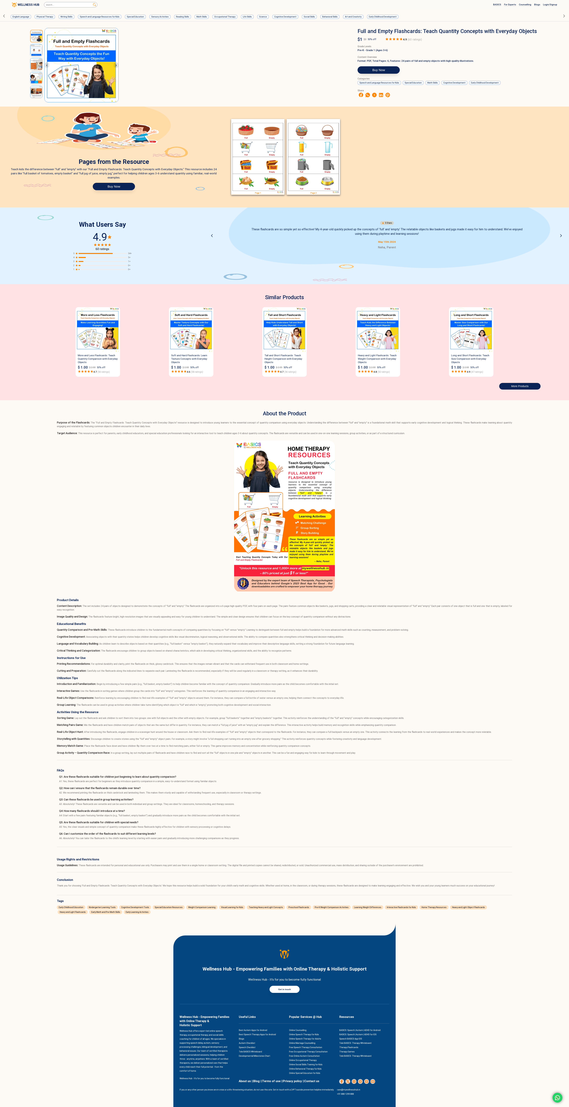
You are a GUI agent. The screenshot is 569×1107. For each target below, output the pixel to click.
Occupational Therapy (224, 17)
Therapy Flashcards (348, 1047)
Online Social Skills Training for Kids (305, 1064)
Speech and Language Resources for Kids (99, 17)
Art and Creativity (353, 17)
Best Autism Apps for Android (253, 1030)
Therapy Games (347, 1051)
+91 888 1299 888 (345, 1094)
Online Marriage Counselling (302, 1043)
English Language (21, 17)
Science (263, 17)
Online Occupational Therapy (303, 1060)
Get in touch (284, 989)
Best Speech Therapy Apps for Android (257, 1034)
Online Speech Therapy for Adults (305, 1039)
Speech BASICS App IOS (350, 1039)
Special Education (135, 17)
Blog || (257, 1081)
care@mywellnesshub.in (348, 1089)
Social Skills (309, 17)
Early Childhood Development (383, 17)
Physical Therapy (45, 17)
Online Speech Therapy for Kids (304, 1034)
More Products (520, 386)
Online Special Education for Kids (304, 1073)
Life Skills (247, 17)
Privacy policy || (293, 1081)
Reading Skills (182, 17)
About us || (246, 1081)
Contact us (311, 1081)
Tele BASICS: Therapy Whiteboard (355, 1043)
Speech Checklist (247, 1047)
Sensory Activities (160, 17)
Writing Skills (66, 17)
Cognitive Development (285, 17)
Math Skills (201, 17)
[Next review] (561, 236)
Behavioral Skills (330, 17)
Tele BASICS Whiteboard (250, 1051)
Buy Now (378, 70)
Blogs (537, 4)
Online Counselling (297, 1030)
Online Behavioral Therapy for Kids (305, 1069)
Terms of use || (272, 1081)
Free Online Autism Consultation (304, 1056)
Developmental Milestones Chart (254, 1056)
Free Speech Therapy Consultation (305, 1047)
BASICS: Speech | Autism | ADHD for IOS (358, 1034)
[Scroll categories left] (5, 16)
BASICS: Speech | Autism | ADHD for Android (360, 1030)
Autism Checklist (247, 1043)
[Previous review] (212, 236)
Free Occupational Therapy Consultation (308, 1051)
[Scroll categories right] (564, 16)
